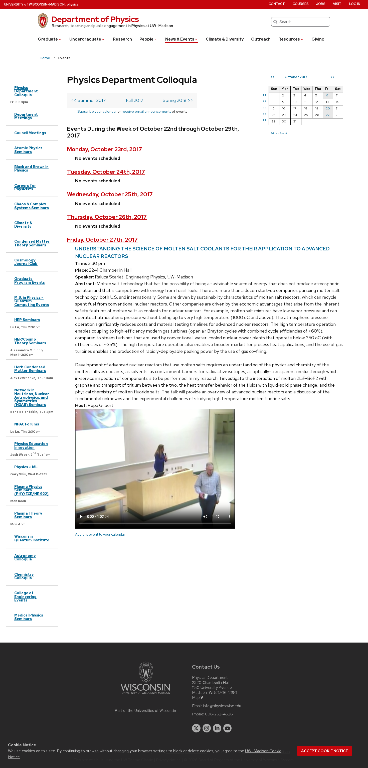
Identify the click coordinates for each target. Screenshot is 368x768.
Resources (289, 39)
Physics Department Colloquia (26, 91)
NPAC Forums (26, 424)
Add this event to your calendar (100, 534)
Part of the (145, 710)
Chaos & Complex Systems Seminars (31, 206)
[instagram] (207, 728)
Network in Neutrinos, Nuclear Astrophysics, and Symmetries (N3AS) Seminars (31, 397)
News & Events (179, 39)
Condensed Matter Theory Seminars (32, 243)
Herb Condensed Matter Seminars (30, 369)
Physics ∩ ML (26, 467)
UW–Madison (34, 4)
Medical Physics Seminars (28, 617)
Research (122, 39)
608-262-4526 (219, 714)
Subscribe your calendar (97, 111)
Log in (354, 4)
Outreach (261, 39)
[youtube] (227, 728)
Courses (301, 4)
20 (328, 108)
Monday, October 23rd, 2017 (104, 149)
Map (196, 697)
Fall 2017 (134, 100)
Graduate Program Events (29, 280)
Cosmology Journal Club (26, 262)
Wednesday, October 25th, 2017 (110, 194)
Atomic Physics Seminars (28, 149)
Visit (337, 4)
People (146, 39)
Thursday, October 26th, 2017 (107, 217)
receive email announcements (146, 111)
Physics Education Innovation (31, 445)
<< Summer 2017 (88, 100)
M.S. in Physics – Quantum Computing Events (31, 301)
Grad (48, 39)
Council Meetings (30, 132)
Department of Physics (95, 19)
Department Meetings (26, 116)
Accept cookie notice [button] (324, 750)
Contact (277, 4)
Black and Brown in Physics (31, 168)
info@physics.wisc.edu (222, 705)
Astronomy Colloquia (25, 557)
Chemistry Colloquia (24, 576)
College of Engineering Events (25, 596)
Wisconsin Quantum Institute (31, 538)
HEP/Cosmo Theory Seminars (30, 341)
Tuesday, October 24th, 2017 (106, 172)
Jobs (320, 4)
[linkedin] (217, 728)
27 (327, 115)
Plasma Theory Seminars (28, 515)
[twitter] (196, 728)
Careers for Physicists (25, 187)
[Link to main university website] (145, 694)
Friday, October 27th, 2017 (102, 239)
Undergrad (85, 39)
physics (72, 4)
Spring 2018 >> (178, 100)
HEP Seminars (27, 319)
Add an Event (279, 133)
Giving (317, 39)
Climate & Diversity (225, 39)
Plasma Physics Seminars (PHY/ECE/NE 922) (31, 490)
